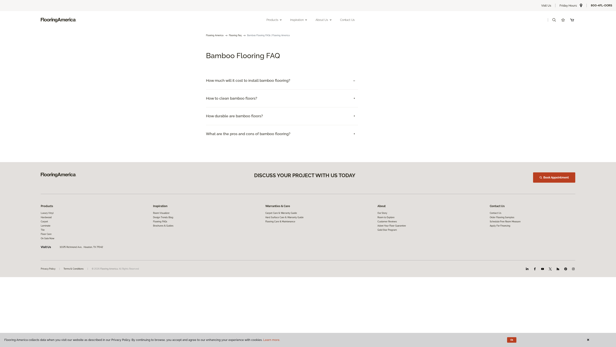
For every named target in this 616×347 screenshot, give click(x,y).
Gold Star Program (387, 230)
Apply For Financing (500, 225)
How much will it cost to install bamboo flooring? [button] (248, 80)
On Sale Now (47, 238)
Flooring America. (109, 268)
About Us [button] (322, 20)
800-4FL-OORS (601, 5)
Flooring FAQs (160, 221)
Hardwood (46, 217)
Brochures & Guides (163, 225)
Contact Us (347, 20)
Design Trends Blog (163, 217)
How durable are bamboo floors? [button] (234, 116)
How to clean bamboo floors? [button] (231, 98)
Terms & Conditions (73, 268)
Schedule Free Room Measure (505, 221)
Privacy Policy (48, 268)
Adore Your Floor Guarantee (391, 225)
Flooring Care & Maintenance (280, 221)
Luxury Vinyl (47, 213)
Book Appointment (556, 177)
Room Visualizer (161, 213)
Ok (511, 340)
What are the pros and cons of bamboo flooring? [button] (248, 134)
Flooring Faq (235, 35)
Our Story (382, 213)
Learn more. (271, 340)
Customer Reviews (387, 221)
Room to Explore (385, 217)
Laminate (45, 225)
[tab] (282, 80)
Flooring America (214, 35)
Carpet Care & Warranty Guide (281, 213)
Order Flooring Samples (502, 217)
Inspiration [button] (297, 20)
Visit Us (546, 5)
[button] (554, 20)
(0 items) (572, 20)
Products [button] (272, 20)
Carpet (44, 221)
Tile (42, 230)
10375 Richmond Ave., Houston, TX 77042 (81, 247)
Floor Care (46, 234)
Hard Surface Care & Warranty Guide (284, 217)
